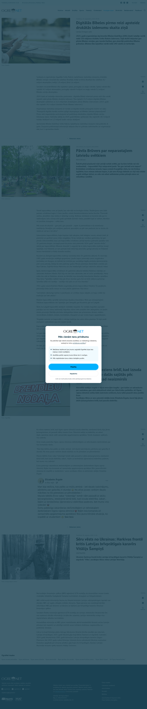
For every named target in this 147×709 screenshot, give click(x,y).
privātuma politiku (79, 343)
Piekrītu (73, 367)
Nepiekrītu (73, 374)
